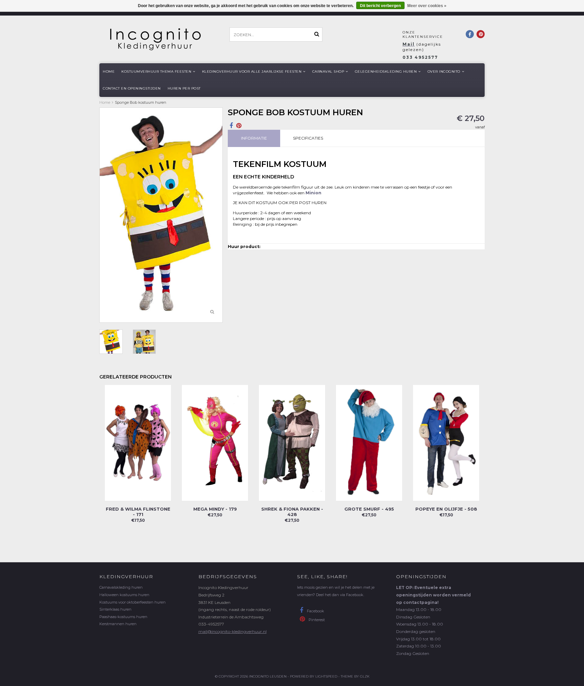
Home (109, 71)
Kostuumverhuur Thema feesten (156, 71)
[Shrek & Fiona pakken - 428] (292, 442)
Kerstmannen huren (118, 623)
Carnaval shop (328, 71)
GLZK (364, 676)
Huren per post (184, 88)
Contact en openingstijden (132, 88)
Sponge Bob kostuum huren (140, 102)
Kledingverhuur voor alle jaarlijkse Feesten (252, 71)
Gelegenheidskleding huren (386, 71)
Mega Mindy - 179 (215, 509)
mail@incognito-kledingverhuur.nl (232, 631)
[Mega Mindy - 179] (215, 442)
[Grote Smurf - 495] (369, 442)
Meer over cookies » (426, 5)
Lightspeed (326, 676)
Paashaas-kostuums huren (123, 616)
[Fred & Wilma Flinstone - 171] (138, 442)
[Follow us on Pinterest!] (481, 34)
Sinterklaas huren (115, 609)
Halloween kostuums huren (124, 594)
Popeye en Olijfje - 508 (446, 509)
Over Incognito (444, 71)
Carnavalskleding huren (121, 587)
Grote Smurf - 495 (369, 509)
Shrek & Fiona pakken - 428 (292, 511)
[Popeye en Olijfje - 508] (446, 442)
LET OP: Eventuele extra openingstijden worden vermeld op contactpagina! (433, 595)
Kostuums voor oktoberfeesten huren (132, 602)
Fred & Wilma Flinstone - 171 (138, 511)
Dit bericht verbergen (380, 5)
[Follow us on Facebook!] (470, 34)
